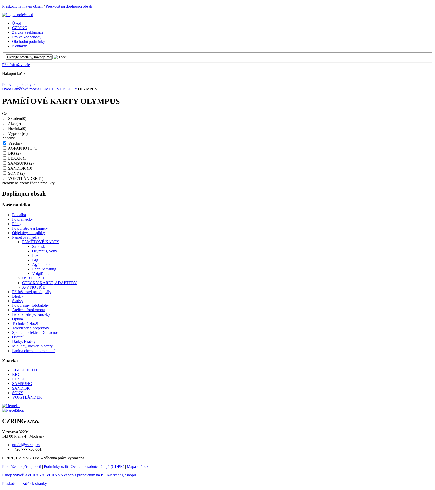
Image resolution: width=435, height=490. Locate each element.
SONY (16, 173)
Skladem (17, 118)
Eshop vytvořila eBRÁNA (23, 475)
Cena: (6, 113)
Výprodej (18, 133)
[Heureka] (11, 406)
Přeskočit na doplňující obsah (69, 6)
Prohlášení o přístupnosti (21, 466)
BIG (14, 153)
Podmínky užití (56, 466)
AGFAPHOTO (23, 148)
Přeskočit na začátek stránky (24, 483)
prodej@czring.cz (26, 445)
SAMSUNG (21, 163)
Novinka (17, 128)
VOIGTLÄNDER (25, 178)
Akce (14, 123)
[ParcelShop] (13, 410)
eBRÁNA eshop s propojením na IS (75, 475)
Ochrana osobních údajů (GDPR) (97, 466)
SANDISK (20, 168)
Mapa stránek (137, 466)
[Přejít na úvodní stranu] (17, 15)
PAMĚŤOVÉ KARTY (58, 89)
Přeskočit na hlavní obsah (22, 6)
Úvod (6, 89)
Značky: (8, 138)
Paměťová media (25, 89)
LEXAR (17, 158)
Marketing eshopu (121, 475)
